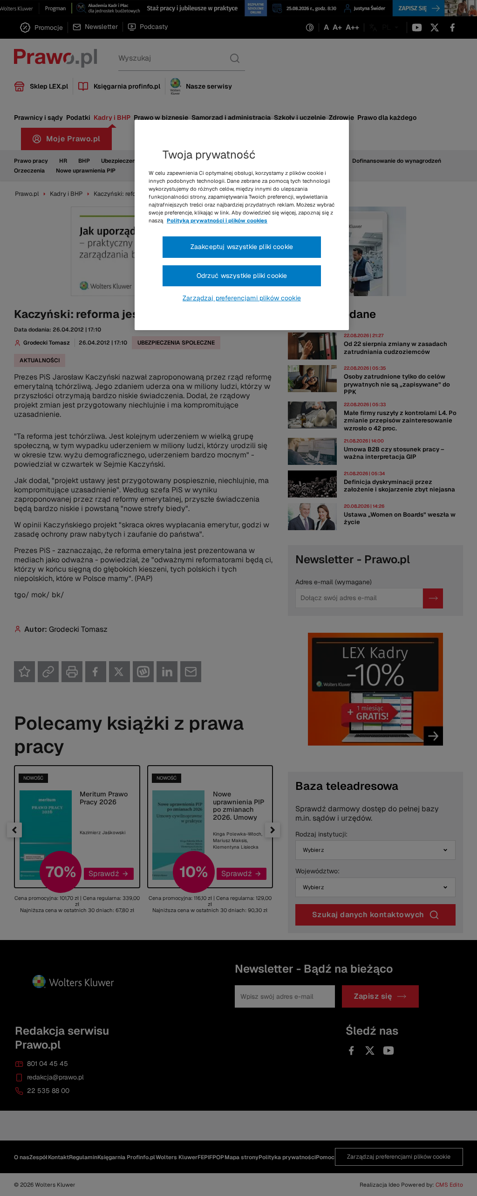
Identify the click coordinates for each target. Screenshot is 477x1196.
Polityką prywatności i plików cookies (217, 220)
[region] (242, 225)
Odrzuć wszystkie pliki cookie (242, 275)
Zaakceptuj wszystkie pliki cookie (242, 246)
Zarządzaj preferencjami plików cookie (242, 298)
